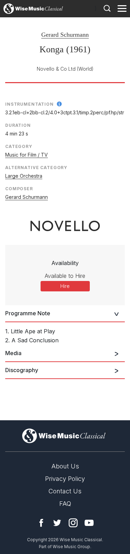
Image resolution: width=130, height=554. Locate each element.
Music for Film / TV (26, 155)
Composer (19, 188)
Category (18, 146)
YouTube (89, 522)
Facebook (41, 522)
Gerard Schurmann (65, 34)
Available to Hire (65, 275)
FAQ (65, 503)
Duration (18, 125)
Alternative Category (36, 167)
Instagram (73, 522)
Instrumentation (29, 104)
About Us (65, 466)
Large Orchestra (23, 176)
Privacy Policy (65, 478)
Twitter (57, 522)
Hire (65, 286)
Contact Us (65, 491)
